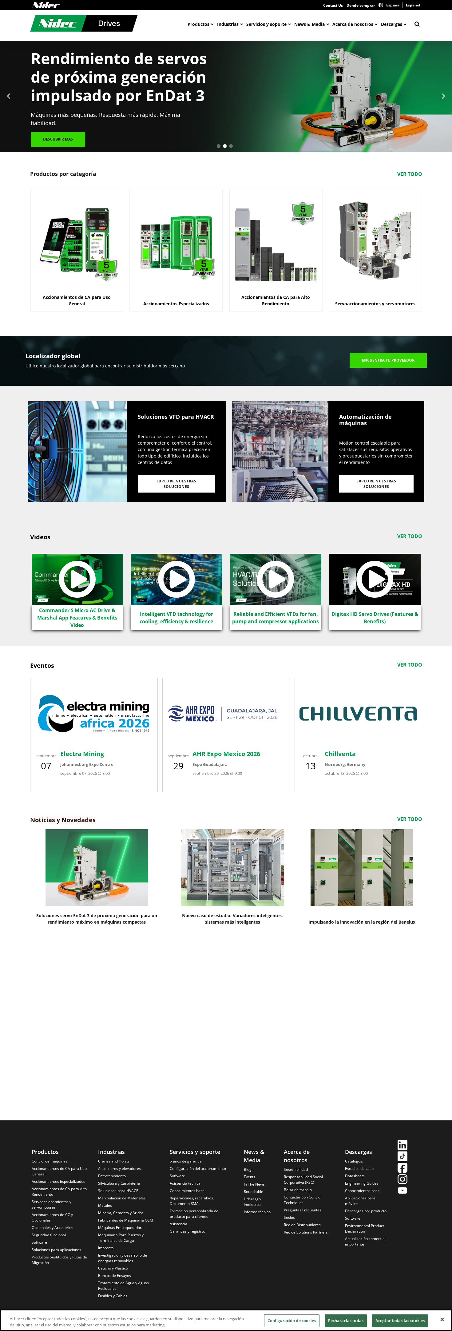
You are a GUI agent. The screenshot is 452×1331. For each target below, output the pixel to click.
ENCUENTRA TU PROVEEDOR (388, 360)
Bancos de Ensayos (114, 1275)
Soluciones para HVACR (118, 1190)
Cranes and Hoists (113, 1161)
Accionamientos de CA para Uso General (59, 1171)
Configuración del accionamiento (198, 1168)
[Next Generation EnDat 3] (97, 867)
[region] (226, 1320)
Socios (289, 1217)
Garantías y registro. (187, 1231)
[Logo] (46, 5)
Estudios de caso (359, 1168)
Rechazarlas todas (345, 1320)
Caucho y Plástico (113, 1268)
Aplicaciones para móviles (360, 1200)
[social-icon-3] (402, 1168)
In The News (254, 1184)
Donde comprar (361, 5)
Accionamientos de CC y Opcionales (52, 1217)
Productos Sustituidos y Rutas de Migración (59, 1259)
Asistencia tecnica (185, 1183)
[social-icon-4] (402, 1180)
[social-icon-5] (402, 1191)
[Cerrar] (442, 1319)
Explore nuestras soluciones (176, 483)
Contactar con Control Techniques (302, 1199)
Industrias (228, 24)
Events (249, 1176)
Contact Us (333, 5)
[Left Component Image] (77, 451)
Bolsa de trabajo (298, 1189)
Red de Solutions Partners (306, 1232)
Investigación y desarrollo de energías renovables (122, 1258)
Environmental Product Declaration (364, 1228)
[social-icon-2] (402, 1157)
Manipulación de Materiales (122, 1198)
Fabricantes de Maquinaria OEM (125, 1220)
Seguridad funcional (49, 1235)
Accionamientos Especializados (58, 1181)
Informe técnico (257, 1211)
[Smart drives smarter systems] (232, 867)
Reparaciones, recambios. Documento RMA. (192, 1200)
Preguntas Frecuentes (302, 1210)
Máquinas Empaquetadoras (121, 1227)
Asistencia (178, 1223)
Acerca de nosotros (352, 24)
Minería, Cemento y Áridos (121, 1212)
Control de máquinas (49, 1161)
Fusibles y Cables (112, 1295)
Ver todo (409, 174)
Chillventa (340, 754)
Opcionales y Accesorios (52, 1227)
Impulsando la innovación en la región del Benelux (361, 922)
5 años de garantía (186, 1161)
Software (39, 1242)
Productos (198, 24)
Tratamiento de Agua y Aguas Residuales (123, 1285)
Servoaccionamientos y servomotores (51, 1204)
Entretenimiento (112, 1175)
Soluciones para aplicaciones (56, 1249)
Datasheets (355, 1175)
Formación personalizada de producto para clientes (194, 1213)
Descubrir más (58, 139)
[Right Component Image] (280, 451)
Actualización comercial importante (365, 1241)
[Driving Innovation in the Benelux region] (362, 867)
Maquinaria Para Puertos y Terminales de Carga (121, 1237)
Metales (105, 1205)
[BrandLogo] (84, 24)
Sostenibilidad (296, 1169)
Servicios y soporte (266, 24)
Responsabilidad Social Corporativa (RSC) (303, 1179)
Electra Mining (82, 754)
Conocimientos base (187, 1190)
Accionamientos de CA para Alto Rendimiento (59, 1191)
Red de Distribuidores (302, 1224)
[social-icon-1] (402, 1145)
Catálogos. (354, 1161)
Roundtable (253, 1191)
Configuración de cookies (292, 1320)
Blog (248, 1169)
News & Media (309, 24)
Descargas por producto (366, 1211)
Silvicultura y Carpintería (119, 1183)
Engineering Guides (362, 1183)
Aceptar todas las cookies (400, 1320)
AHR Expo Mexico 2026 (226, 754)
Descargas (391, 24)
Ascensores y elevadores (119, 1168)
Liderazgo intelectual (253, 1201)
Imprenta (106, 1247)
